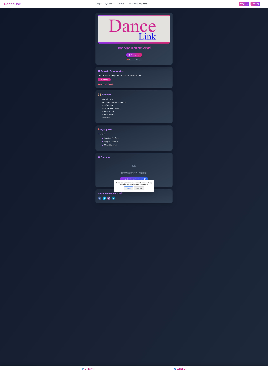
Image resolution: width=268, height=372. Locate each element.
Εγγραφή (89, 369)
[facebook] (99, 198)
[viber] (109, 198)
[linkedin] (113, 198)
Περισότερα (139, 188)
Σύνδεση (181, 369)
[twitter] (104, 198)
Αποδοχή (128, 188)
